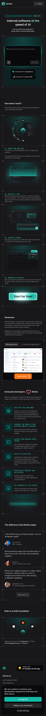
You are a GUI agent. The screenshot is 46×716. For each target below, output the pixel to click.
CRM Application (11, 344)
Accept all (23, 699)
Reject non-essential (23, 705)
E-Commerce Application (30, 344)
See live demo (22, 376)
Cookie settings (23, 710)
